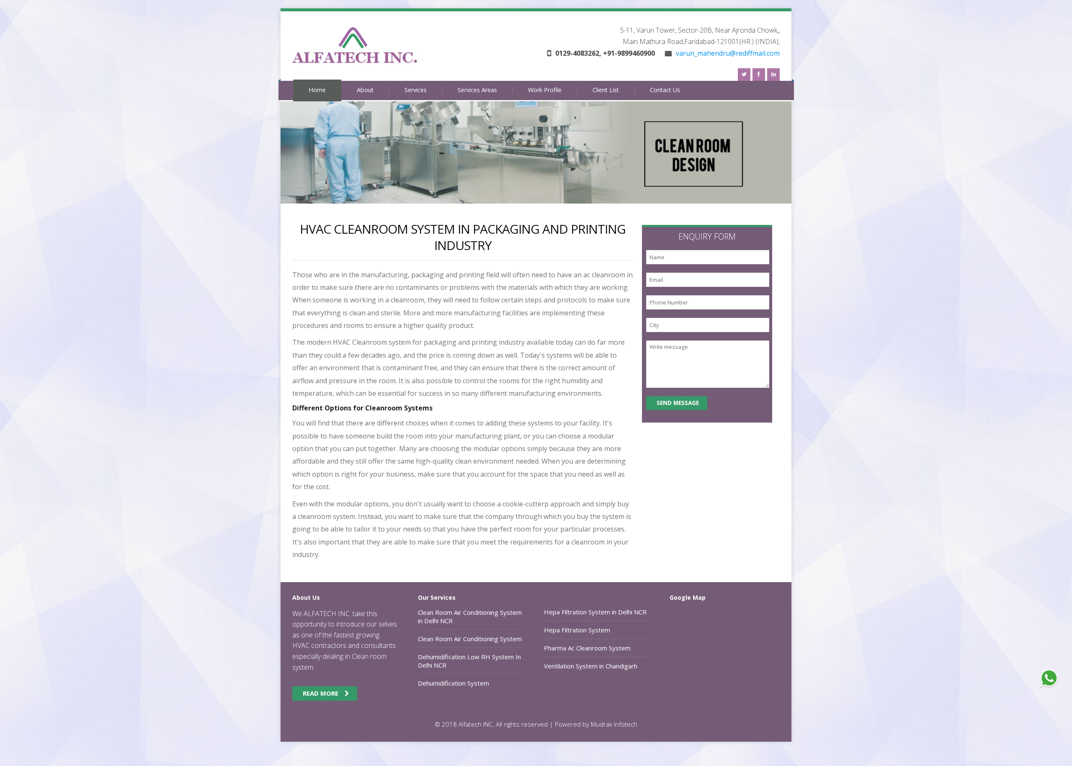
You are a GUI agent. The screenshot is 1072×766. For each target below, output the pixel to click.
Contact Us (665, 90)
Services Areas (477, 90)
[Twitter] (744, 74)
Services (416, 90)
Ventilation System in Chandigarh (590, 666)
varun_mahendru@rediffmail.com (727, 53)
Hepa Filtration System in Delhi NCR (595, 612)
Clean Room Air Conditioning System (470, 638)
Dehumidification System (453, 683)
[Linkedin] (773, 74)
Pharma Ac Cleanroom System (587, 648)
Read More (320, 693)
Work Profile (545, 90)
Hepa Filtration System (577, 630)
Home (317, 90)
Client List (606, 90)
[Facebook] (758, 74)
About (365, 90)
